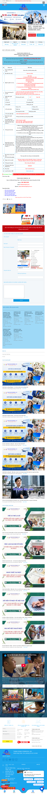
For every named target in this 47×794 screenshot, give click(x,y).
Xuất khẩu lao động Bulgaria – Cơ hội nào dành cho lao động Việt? (15, 387)
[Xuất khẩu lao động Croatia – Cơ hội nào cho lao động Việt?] (23, 402)
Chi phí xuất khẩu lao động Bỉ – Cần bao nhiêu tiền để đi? (13, 443)
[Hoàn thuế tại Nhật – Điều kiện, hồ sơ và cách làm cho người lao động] (23, 575)
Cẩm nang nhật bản (19, 737)
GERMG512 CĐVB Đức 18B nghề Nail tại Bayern (18, 330)
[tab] (8, 686)
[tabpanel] (13, 701)
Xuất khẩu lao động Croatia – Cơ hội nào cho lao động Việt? (14, 415)
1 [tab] (23, 715)
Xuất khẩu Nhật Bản (6, 354)
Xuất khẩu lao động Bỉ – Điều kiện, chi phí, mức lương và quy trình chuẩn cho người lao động (20, 472)
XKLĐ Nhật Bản (26, 737)
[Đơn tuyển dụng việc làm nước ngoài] (23, 17)
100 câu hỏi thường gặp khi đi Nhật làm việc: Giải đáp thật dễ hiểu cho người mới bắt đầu (19, 500)
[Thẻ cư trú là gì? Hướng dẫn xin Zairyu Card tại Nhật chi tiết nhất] (23, 519)
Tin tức (3, 356)
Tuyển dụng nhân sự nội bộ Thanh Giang (23, 0)
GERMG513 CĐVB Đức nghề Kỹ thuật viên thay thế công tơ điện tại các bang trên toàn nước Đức (7, 332)
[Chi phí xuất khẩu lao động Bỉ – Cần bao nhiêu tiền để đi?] (23, 430)
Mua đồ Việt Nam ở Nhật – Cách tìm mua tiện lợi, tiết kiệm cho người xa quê (17, 645)
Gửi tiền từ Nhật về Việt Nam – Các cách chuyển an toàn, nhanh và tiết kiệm (17, 617)
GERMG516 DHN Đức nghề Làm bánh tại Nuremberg (17, 314)
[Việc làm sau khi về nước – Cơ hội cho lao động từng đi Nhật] (23, 547)
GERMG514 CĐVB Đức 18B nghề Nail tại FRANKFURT (39, 313)
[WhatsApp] (11, 0)
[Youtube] (7, 0)
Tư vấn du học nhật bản (19, 733)
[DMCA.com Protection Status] (6, 784)
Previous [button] (1, 17)
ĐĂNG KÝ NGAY (32, 35)
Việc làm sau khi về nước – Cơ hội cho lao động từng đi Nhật (14, 560)
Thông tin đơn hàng (20, 730)
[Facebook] (3, 0)
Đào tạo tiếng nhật (27, 733)
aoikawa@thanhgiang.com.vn (11, 782)
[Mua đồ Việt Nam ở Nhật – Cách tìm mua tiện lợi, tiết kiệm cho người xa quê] (23, 632)
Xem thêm (24, 388)
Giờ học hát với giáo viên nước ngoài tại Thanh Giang (12, 678)
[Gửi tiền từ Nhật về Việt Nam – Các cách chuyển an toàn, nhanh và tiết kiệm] (23, 604)
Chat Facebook (5, 782)
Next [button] (45, 17)
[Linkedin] (9, 0)
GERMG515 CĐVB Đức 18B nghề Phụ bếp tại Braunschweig (28, 314)
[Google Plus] (5, 0)
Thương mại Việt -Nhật (26, 730)
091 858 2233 (40, 35)
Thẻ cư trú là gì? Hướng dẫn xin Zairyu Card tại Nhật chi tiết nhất (15, 532)
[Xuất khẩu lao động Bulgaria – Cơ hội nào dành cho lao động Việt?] (23, 373)
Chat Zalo (4, 780)
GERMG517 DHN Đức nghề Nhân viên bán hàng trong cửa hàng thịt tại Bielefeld (7, 315)
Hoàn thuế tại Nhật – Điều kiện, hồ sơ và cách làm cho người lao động (16, 589)
